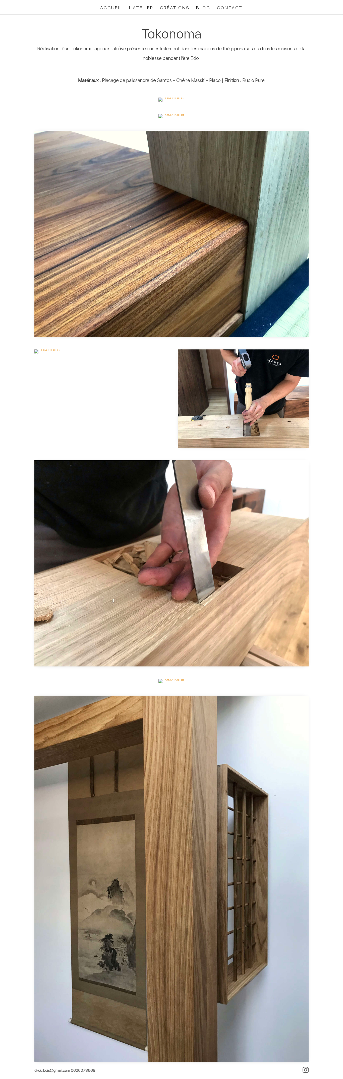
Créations (175, 8)
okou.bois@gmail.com (52, 1070)
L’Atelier (141, 8)
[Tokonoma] (171, 102)
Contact (230, 8)
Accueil (111, 8)
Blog (203, 8)
